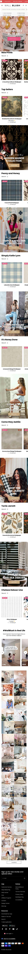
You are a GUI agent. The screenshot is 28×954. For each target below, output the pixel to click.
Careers (3, 900)
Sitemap (3, 906)
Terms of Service (20, 891)
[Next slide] (25, 652)
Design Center (5, 903)
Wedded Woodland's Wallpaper (12, 119)
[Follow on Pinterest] (10, 929)
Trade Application (6, 922)
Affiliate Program (6, 898)
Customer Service (6, 887)
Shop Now (14, 165)
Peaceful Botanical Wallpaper (12, 535)
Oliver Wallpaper (12, 619)
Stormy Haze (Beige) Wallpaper (11, 451)
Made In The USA (6, 916)
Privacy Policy (19, 894)
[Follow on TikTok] (17, 929)
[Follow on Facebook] (2, 929)
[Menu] (2, 5)
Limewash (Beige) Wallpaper (12, 369)
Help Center (4, 892)
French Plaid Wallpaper (12, 203)
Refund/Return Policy (19, 888)
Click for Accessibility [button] (9, 939)
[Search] (26, 9)
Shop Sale (14, 39)
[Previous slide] (2, 652)
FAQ (2, 895)
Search (3, 919)
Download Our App (6, 914)
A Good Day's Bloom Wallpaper (11, 82)
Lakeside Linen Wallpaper (12, 285)
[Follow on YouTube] (13, 929)
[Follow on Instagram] (6, 929)
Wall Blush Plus (19, 897)
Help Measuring (5, 890)
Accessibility (18, 900)
